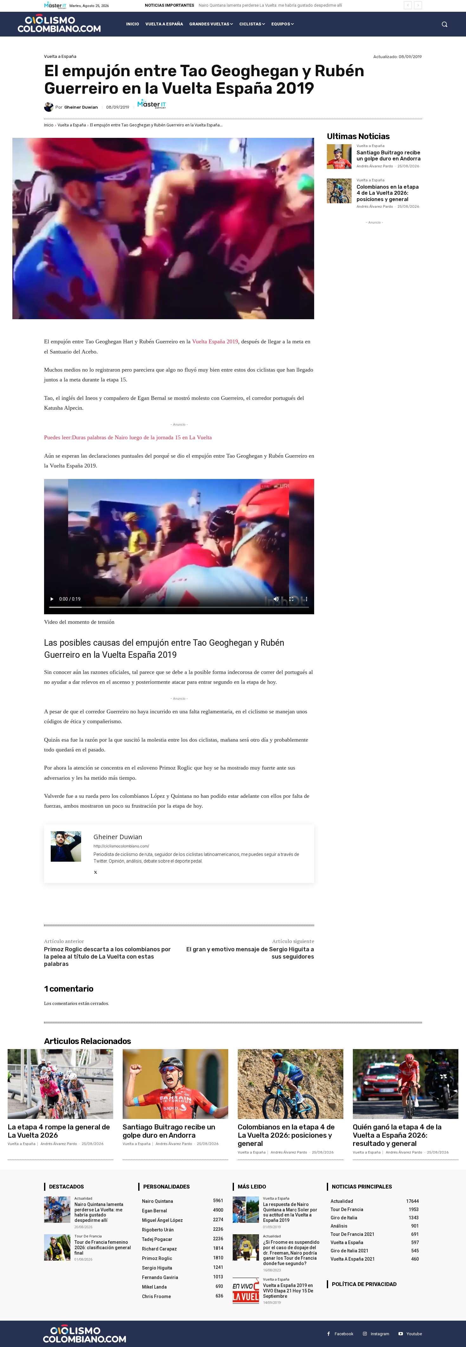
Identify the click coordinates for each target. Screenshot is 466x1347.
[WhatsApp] (133, 904)
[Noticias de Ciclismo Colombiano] (59, 23)
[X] (96, 871)
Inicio (49, 125)
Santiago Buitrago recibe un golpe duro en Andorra (389, 156)
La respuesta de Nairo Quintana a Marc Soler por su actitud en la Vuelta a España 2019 (290, 1212)
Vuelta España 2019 (215, 341)
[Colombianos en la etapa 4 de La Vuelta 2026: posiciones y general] (339, 190)
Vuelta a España (60, 56)
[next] (418, 5)
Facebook (344, 1333)
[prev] (408, 5)
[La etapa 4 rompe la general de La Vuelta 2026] (60, 1084)
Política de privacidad (364, 1284)
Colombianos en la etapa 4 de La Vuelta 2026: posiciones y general (388, 193)
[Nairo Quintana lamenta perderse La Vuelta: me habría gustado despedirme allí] (57, 1209)
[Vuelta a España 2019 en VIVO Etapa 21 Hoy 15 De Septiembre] (246, 1290)
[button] (444, 24)
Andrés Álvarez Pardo (375, 166)
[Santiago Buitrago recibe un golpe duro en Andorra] (339, 156)
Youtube (414, 1333)
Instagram (380, 1333)
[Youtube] (400, 1333)
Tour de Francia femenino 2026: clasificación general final (102, 1248)
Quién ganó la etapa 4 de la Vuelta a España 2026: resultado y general (397, 1135)
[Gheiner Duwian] (49, 107)
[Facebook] (89, 904)
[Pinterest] (119, 904)
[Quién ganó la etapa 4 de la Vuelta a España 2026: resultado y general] (405, 1084)
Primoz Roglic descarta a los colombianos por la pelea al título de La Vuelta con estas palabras (107, 957)
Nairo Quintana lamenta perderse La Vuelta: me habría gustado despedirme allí (270, 5)
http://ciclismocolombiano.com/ (121, 846)
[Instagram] (364, 1333)
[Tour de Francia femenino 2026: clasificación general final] (57, 1247)
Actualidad (83, 1198)
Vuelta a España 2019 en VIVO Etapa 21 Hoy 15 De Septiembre (288, 1291)
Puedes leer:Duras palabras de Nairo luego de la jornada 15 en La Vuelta (128, 437)
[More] (148, 904)
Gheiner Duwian (81, 107)
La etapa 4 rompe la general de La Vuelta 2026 (59, 1131)
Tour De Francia (88, 1236)
